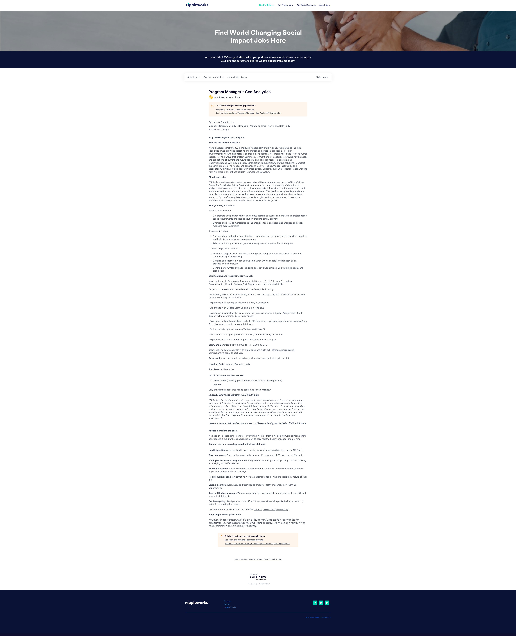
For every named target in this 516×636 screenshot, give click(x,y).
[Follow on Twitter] (321, 603)
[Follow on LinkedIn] (327, 603)
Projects (227, 601)
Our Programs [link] (284, 5)
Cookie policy (264, 584)
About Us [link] (323, 5)
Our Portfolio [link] (265, 5)
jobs (193, 77)
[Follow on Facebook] (315, 603)
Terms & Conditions (312, 617)
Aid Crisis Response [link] (306, 5)
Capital (227, 604)
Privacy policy (251, 584)
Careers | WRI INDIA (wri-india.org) (271, 509)
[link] (197, 5)
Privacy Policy (326, 617)
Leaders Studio (230, 608)
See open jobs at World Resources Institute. (235, 109)
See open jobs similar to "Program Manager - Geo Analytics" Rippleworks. (248, 113)
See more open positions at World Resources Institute (258, 559)
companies (213, 77)
